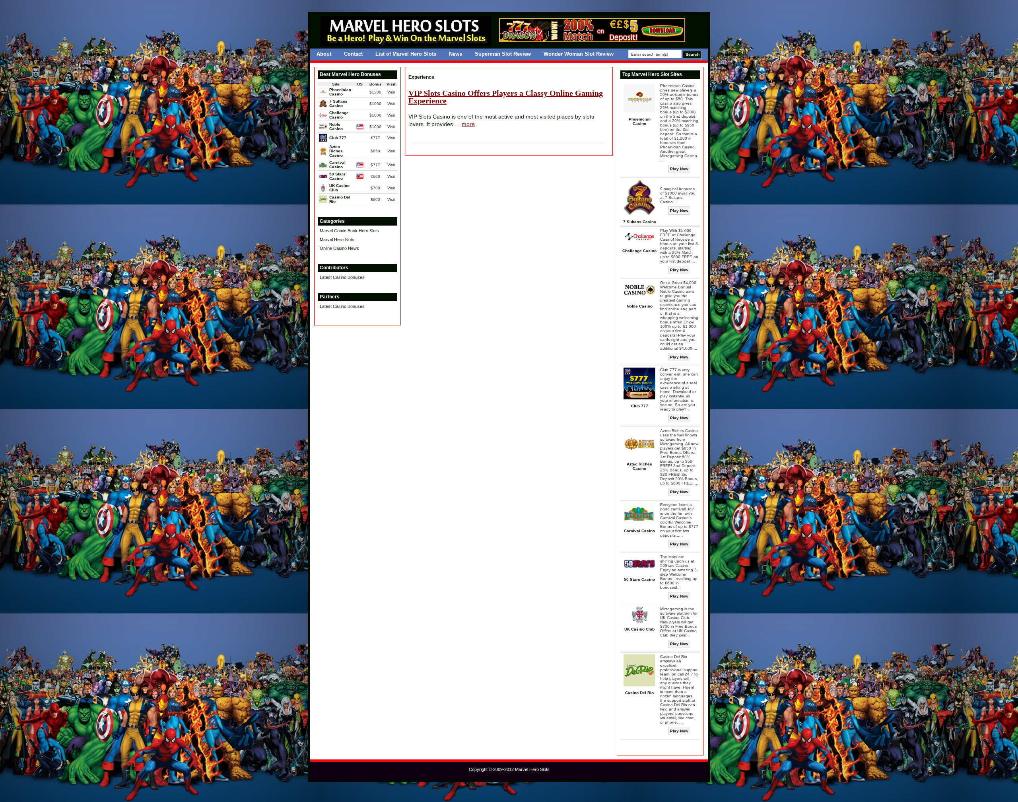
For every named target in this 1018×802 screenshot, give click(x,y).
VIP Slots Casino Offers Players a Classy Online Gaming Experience (505, 97)
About (324, 54)
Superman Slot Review (503, 54)
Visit (391, 92)
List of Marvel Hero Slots (405, 54)
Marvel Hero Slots (337, 239)
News (455, 54)
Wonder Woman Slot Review (579, 54)
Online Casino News (339, 248)
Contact (353, 54)
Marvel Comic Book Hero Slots (349, 230)
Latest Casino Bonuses (342, 277)
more (468, 124)
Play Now (679, 169)
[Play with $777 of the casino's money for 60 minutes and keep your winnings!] (592, 40)
